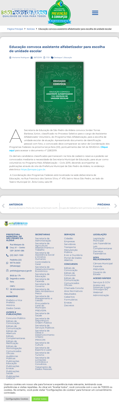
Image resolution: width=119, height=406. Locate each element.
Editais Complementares (15, 337)
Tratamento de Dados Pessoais (43, 368)
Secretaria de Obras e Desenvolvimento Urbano (44, 333)
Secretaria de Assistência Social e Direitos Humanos (44, 256)
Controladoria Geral (42, 263)
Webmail (98, 292)
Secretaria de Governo (42, 285)
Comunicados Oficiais (13, 352)
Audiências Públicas (12, 357)
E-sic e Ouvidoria (73, 255)
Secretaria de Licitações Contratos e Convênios (42, 360)
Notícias (31, 29)
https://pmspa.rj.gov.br (33, 169)
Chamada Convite (74, 288)
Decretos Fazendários (99, 252)
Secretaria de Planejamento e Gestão (43, 298)
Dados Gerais (13, 308)
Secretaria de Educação (42, 275)
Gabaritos (69, 297)
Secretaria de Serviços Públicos (44, 326)
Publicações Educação (12, 362)
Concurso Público (15, 318)
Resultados (70, 294)
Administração (101, 295)
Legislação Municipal (99, 239)
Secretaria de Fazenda (42, 280)
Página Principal (15, 29)
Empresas (69, 241)
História (10, 305)
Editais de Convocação (13, 322)
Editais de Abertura (11, 332)
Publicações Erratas (12, 367)
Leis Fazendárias (102, 243)
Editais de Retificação (12, 342)
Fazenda (97, 266)
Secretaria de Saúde (42, 314)
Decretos (69, 305)
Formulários (70, 299)
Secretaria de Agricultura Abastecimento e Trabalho (44, 246)
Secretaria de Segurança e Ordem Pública (43, 320)
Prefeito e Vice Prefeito (14, 301)
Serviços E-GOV (101, 282)
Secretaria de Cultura (42, 344)
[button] (95, 13)
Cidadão (68, 238)
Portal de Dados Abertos (73, 259)
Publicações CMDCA (12, 377)
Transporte (70, 247)
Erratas (68, 302)
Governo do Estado (99, 273)
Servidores (70, 244)
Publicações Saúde (12, 372)
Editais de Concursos (70, 274)
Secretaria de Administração (43, 239)
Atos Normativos (73, 291)
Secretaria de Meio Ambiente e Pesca (44, 291)
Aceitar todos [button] (39, 399)
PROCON (40, 340)
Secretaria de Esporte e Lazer (43, 349)
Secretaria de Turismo (42, 353)
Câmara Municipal (103, 263)
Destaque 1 (58, 57)
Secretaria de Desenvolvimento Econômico (44, 269)
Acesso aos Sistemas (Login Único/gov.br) (102, 287)
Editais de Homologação (14, 347)
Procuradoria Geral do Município (42, 305)
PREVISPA (40, 310)
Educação (68, 57)
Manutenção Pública (71, 251)
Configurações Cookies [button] (17, 399)
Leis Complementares (102, 247)
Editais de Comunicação (13, 327)
